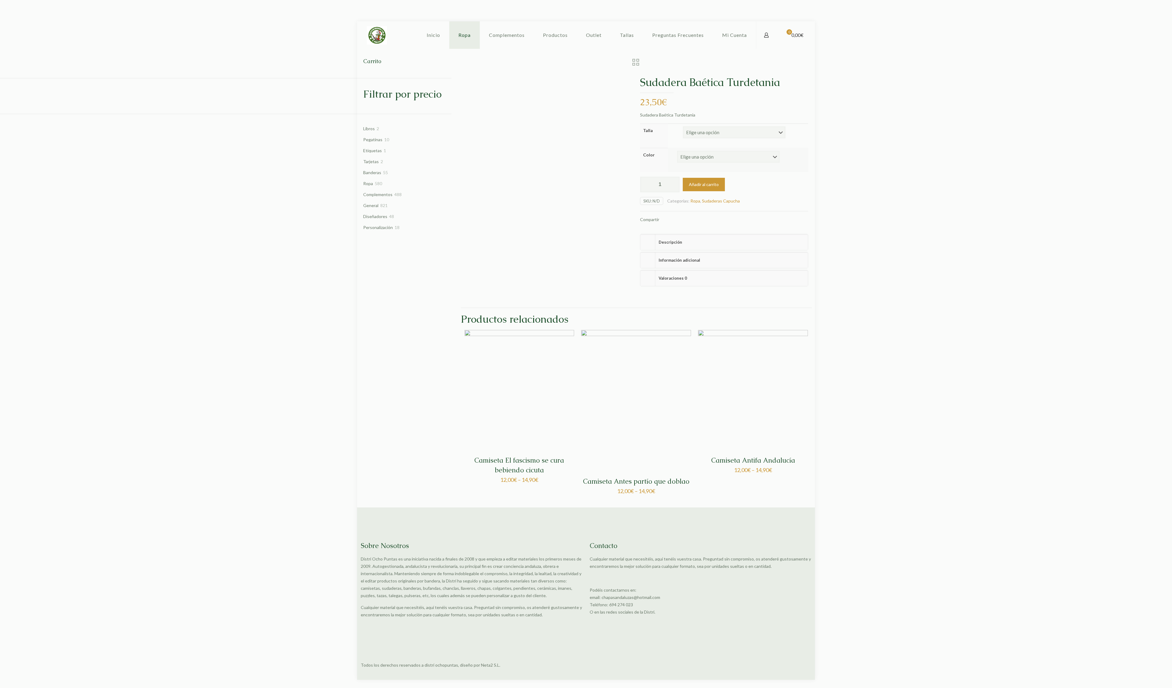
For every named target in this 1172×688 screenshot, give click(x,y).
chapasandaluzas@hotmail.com (631, 597)
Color (649, 154)
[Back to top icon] (804, 665)
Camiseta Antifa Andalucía (753, 460)
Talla (648, 130)
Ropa (695, 200)
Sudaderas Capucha (721, 200)
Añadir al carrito (704, 184)
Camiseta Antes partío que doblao (636, 481)
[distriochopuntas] (377, 35)
